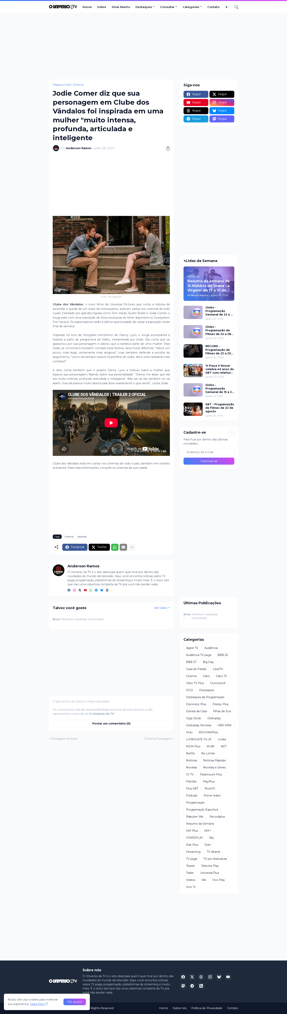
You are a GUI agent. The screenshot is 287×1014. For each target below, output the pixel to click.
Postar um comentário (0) (111, 723)
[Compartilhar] (166, 148)
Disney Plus (220, 704)
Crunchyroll (217, 683)
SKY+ (207, 830)
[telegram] (96, 590)
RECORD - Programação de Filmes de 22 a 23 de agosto (218, 349)
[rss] (201, 985)
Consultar (167, 7)
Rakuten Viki (194, 816)
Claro (206, 676)
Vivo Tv (191, 887)
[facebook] (69, 590)
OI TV (190, 774)
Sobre (101, 7)
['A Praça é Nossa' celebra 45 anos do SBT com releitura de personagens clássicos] (193, 370)
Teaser (190, 866)
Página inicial (61, 84)
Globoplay (214, 718)
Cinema (78, 84)
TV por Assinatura (215, 859)
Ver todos (160, 607)
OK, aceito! (74, 1002)
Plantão (191, 781)
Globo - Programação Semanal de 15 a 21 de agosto (219, 388)
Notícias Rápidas (214, 760)
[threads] (107, 590)
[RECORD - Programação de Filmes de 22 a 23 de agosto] (193, 351)
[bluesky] (101, 590)
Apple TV (192, 648)
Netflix (190, 753)
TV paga (191, 859)
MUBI (211, 746)
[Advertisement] (143, 46)
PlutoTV (209, 788)
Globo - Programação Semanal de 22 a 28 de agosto (219, 311)
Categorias (191, 7)
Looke (222, 739)
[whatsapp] (90, 590)
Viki (203, 880)
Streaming (193, 852)
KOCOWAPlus (208, 732)
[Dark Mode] (228, 7)
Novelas (191, 767)
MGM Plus (193, 746)
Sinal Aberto (121, 7)
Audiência (211, 648)
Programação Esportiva (202, 809)
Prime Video (212, 795)
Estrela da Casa (196, 711)
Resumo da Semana (200, 823)
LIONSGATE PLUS (198, 739)
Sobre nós (179, 1008)
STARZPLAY (194, 837)
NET (224, 746)
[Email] (123, 547)
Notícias (82, 536)
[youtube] (85, 590)
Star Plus (192, 844)
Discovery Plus (196, 704)
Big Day (208, 662)
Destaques (143, 7)
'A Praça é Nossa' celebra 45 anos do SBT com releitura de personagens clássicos (219, 369)
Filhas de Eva (222, 711)
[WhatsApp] (115, 547)
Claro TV (221, 676)
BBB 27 (191, 662)
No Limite (208, 753)
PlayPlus (209, 781)
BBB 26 (222, 655)
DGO (189, 690)
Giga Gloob (193, 718)
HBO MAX (224, 725)
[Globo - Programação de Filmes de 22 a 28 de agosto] (193, 331)
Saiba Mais (37, 1004)
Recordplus (217, 816)
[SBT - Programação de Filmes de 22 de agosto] (193, 409)
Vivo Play (218, 880)
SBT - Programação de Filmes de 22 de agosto (219, 408)
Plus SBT (192, 788)
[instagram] (74, 590)
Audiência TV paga (198, 655)
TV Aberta (213, 852)
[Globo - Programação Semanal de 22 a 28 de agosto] (193, 312)
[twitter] (79, 590)
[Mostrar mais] (132, 547)
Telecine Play (210, 866)
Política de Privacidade (206, 1008)
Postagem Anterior (64, 738)
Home (87, 7)
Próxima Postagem (157, 738)
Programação (195, 802)
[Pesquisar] (235, 7)
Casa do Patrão (196, 669)
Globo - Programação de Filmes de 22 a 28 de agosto (218, 330)
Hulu (189, 732)
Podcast (191, 795)
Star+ (208, 844)
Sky (211, 837)
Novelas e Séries (214, 767)
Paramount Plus (211, 774)
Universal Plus (209, 873)
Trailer (190, 873)
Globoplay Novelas (198, 725)
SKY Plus (192, 830)
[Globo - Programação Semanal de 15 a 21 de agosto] (193, 390)
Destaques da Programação (205, 697)
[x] (192, 976)
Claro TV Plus (195, 683)
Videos (190, 880)
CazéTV (218, 669)
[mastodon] (183, 985)
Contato (213, 7)
